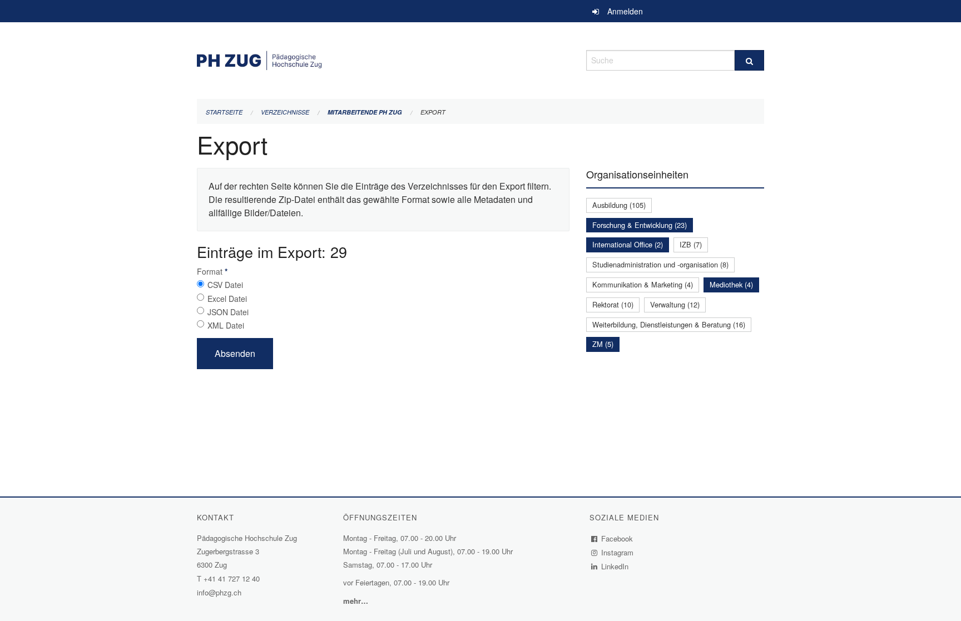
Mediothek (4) (731, 284)
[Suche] (749, 60)
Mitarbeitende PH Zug (365, 112)
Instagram (617, 552)
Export (432, 112)
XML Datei (225, 325)
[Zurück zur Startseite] (383, 58)
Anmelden (625, 11)
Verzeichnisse (285, 112)
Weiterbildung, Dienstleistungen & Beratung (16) (668, 324)
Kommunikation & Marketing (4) (642, 284)
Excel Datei (227, 298)
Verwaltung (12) (675, 304)
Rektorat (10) (612, 304)
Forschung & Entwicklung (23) (639, 225)
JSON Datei (228, 311)
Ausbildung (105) (619, 205)
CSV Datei (225, 284)
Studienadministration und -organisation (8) (660, 264)
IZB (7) (691, 244)
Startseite (224, 112)
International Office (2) (627, 244)
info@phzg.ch (219, 592)
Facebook (617, 538)
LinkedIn (615, 566)
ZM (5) (602, 344)
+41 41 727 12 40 (232, 578)
